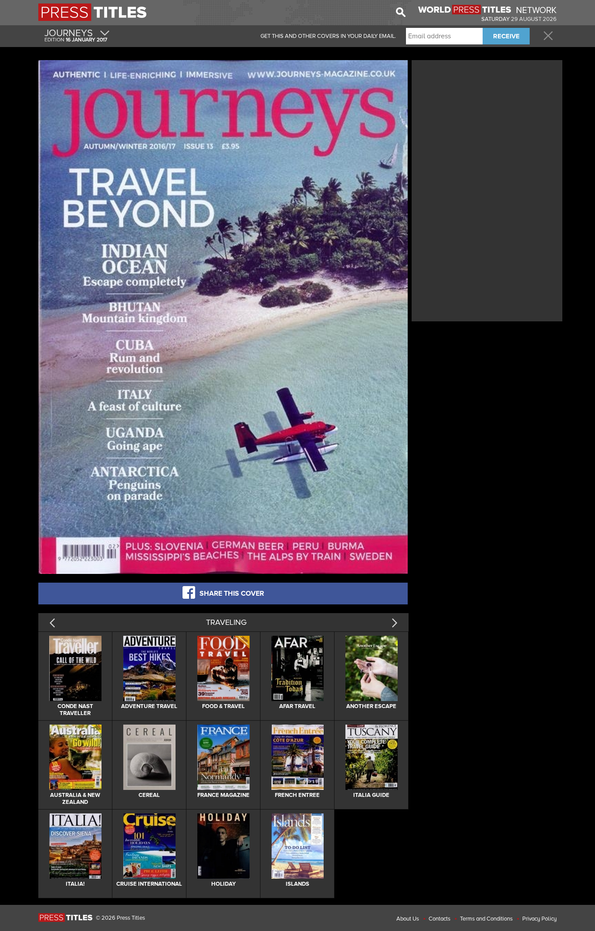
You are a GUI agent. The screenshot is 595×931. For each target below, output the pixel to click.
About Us (407, 918)
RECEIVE (506, 36)
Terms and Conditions (486, 918)
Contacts (439, 918)
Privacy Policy (539, 918)
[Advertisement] (487, 123)
